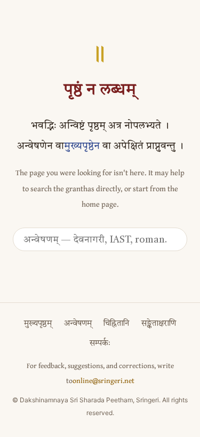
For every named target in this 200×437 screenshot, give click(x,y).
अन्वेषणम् (78, 324)
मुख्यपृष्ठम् (38, 324)
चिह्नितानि (116, 324)
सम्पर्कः (100, 344)
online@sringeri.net (103, 380)
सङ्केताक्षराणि (158, 324)
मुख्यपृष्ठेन (82, 147)
